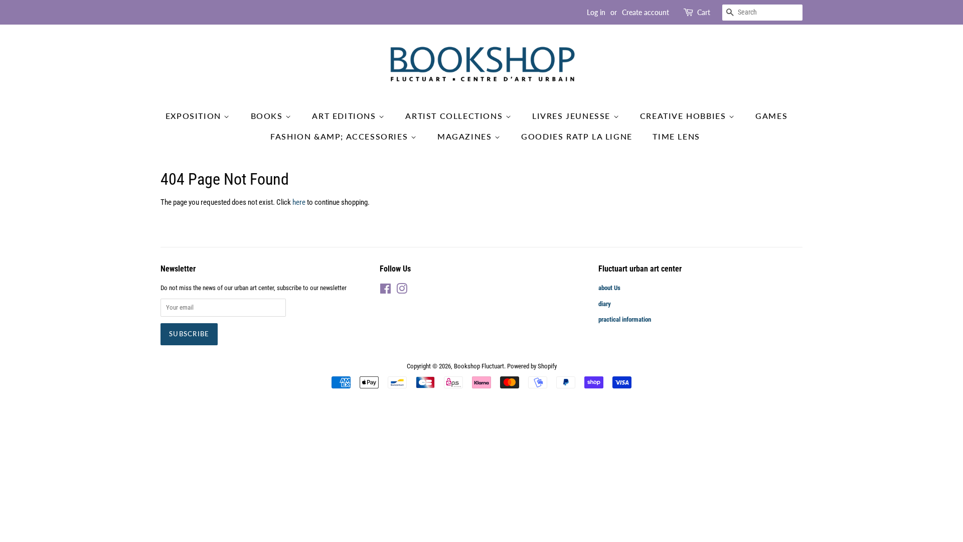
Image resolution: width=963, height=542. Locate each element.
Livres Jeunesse (572, 115)
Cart (703, 12)
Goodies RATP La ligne (576, 136)
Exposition (195, 115)
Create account (645, 12)
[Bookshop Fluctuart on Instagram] (401, 291)
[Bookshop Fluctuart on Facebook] (385, 291)
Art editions (345, 115)
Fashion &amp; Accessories (340, 136)
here (298, 202)
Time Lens (676, 136)
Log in (596, 12)
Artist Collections (455, 115)
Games (771, 115)
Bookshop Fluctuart (479, 366)
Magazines (466, 136)
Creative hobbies (684, 115)
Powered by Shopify (532, 366)
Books (268, 115)
